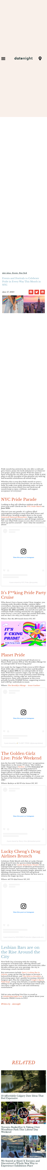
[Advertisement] (23, 1032)
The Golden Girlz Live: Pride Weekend (21, 755)
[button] (3, 58)
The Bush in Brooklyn (32, 976)
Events (15, 273)
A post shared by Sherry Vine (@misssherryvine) (23, 841)
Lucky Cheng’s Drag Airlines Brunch (20, 853)
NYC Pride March (34, 506)
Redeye (21, 767)
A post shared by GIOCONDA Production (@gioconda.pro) (23, 937)
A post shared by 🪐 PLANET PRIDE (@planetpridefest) (23, 743)
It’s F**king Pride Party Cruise (23, 595)
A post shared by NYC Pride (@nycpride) (23, 582)
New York (23, 273)
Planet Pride (13, 655)
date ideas (6, 273)
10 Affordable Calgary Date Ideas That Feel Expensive (22, 1097)
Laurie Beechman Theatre (28, 865)
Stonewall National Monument (14, 517)
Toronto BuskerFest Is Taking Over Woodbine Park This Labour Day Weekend (20, 1129)
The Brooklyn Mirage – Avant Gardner (24, 685)
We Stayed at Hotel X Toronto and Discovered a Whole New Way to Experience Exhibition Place (20, 1163)
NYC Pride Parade (19, 499)
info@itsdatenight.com (12, 996)
